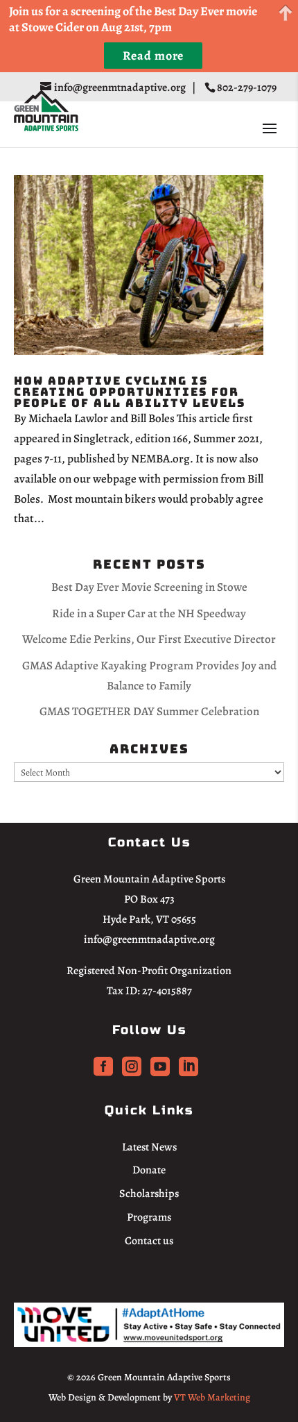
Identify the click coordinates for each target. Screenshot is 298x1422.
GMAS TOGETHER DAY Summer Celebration (149, 711)
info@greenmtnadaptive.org (149, 939)
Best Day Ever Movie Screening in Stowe (149, 587)
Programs (149, 1217)
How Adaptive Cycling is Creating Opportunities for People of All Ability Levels (129, 392)
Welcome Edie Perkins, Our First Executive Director (149, 639)
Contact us (149, 1240)
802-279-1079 (248, 87)
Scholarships (149, 1193)
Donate (149, 1170)
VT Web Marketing (212, 1397)
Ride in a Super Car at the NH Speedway (149, 613)
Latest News (149, 1147)
